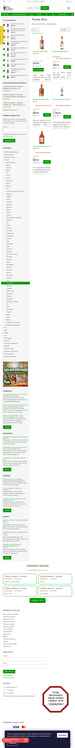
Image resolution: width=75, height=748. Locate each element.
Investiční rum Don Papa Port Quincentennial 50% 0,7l (12, 545)
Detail (67, 67)
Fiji (7, 223)
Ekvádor (9, 220)
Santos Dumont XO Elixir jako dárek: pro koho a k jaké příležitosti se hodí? (15, 405)
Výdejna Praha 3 (8, 619)
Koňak (8, 175)
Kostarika (9, 259)
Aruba (8, 199)
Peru (7, 280)
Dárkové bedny (8, 348)
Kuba (8, 262)
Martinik (8, 267)
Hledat (44, 8)
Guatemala (9, 236)
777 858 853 (10, 690)
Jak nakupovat (7, 631)
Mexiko (8, 272)
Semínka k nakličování (11, 343)
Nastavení (12, 743)
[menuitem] (5, 14)
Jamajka (9, 251)
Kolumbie (9, 257)
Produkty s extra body (10, 351)
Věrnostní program (9, 624)
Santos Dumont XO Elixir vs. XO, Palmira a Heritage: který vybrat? (13, 416)
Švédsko (9, 296)
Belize (8, 209)
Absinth (8, 165)
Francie (8, 228)
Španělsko (9, 299)
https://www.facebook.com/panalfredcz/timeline (20, 696)
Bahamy (9, 207)
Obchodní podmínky (9, 639)
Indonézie (9, 249)
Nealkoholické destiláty (13, 325)
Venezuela (9, 309)
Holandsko (9, 244)
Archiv (7, 427)
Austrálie (9, 202)
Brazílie (8, 212)
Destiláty (6, 160)
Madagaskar (10, 264)
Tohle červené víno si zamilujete (13, 479)
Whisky (8, 320)
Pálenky (8, 186)
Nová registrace (8, 675)
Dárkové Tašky (8, 154)
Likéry (8, 178)
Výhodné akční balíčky (11, 152)
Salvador (9, 288)
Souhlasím (62, 735)
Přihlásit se (9, 140)
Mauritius (9, 270)
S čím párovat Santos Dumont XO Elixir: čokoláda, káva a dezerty (15, 395)
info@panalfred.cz (11, 687)
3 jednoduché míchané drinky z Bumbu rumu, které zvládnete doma (15, 448)
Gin (7, 173)
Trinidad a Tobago (12, 301)
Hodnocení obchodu (37, 565)
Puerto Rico (10, 283)
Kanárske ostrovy (11, 254)
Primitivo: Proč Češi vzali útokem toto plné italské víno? (14, 499)
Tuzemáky (9, 181)
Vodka (8, 317)
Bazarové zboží (9, 354)
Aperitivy (8, 167)
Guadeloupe (10, 233)
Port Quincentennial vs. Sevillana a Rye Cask (15, 533)
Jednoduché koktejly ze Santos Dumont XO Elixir (15, 437)
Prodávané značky (8, 621)
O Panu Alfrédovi (8, 629)
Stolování (7, 346)
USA (7, 306)
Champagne (8, 338)
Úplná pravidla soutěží (10, 644)
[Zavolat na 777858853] (6, 1)
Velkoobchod (7, 646)
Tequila (8, 314)
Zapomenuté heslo (9, 677)
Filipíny (8, 225)
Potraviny (7, 340)
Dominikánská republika (13, 217)
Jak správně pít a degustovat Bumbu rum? (14, 458)
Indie (7, 246)
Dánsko (8, 215)
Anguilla (8, 194)
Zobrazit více (37, 600)
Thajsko (8, 312)
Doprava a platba (8, 626)
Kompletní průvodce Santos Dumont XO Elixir (15, 520)
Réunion (9, 285)
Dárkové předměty (9, 356)
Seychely (9, 293)
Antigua (8, 196)
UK (7, 304)
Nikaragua (9, 275)
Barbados (9, 204)
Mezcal (8, 183)
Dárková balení (10, 162)
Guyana (8, 238)
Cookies (5, 641)
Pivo (5, 327)
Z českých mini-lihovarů (13, 322)
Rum (7, 188)
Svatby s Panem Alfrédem (35, 1)
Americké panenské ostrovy (15, 191)
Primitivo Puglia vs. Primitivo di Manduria (12, 489)
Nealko (6, 333)
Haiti (7, 241)
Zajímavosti (6, 634)
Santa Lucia (10, 291)
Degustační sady (9, 157)
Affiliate (5, 636)
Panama (9, 278)
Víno (5, 335)
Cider (5, 330)
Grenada (9, 230)
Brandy (8, 170)
